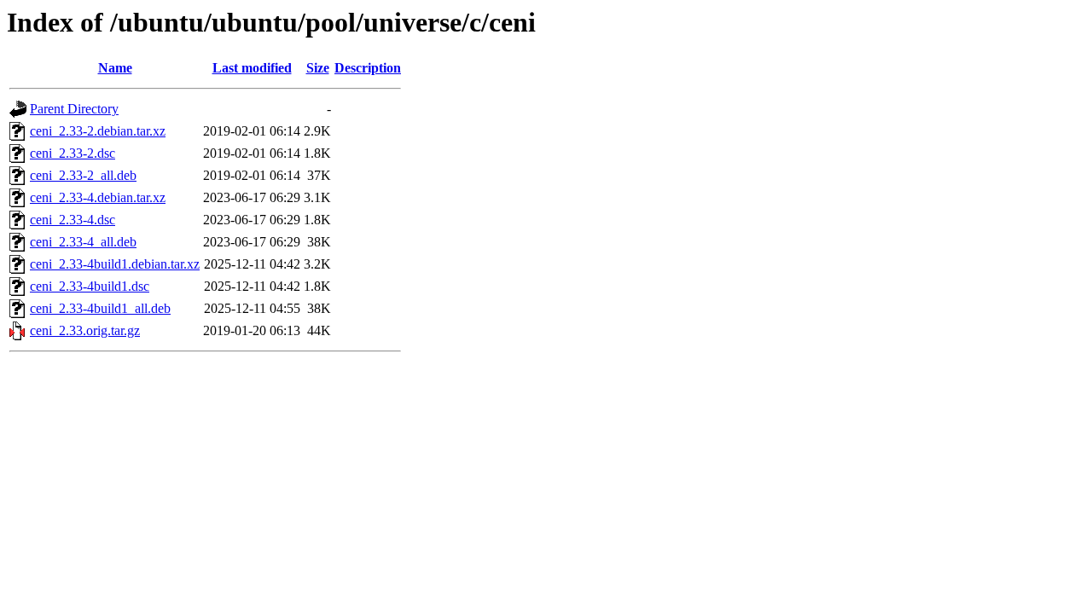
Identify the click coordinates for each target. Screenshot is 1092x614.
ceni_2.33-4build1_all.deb (100, 308)
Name (115, 68)
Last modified (252, 68)
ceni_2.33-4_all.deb (83, 242)
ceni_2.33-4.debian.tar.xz (98, 197)
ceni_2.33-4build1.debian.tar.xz (115, 264)
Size (317, 68)
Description (367, 68)
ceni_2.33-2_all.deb (83, 175)
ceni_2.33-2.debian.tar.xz (98, 131)
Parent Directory (74, 108)
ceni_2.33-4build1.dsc (89, 286)
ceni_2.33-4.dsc (72, 219)
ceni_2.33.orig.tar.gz (85, 330)
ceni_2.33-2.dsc (72, 153)
